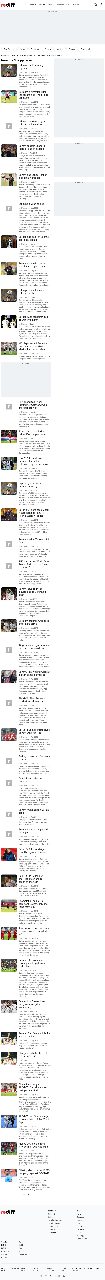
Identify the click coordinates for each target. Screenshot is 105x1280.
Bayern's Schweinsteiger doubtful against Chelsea (32, 851)
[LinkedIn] (64, 1276)
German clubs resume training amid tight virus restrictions (32, 963)
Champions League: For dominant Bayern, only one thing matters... (33, 904)
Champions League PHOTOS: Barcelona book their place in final (33, 1087)
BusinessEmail (60, 5)
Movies (60, 49)
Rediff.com (81, 1268)
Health (21, 1245)
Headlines (5, 55)
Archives (59, 55)
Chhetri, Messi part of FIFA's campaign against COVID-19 (34, 1172)
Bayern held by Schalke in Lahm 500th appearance (32, 433)
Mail (35, 5)
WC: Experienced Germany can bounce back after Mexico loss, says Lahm (33, 346)
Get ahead (85, 49)
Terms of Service (36, 1269)
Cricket (48, 49)
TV (70, 5)
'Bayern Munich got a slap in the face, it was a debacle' (34, 647)
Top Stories (9, 49)
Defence (14, 55)
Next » (26, 1194)
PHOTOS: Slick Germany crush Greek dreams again (33, 700)
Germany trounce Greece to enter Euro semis (34, 622)
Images (23, 55)
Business (35, 49)
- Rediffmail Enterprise (55, 1220)
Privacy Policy (24, 1269)
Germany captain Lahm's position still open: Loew (32, 265)
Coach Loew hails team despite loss (31, 780)
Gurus (67, 5)
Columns (31, 55)
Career (21, 1251)
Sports (72, 49)
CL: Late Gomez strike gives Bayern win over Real (34, 731)
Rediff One (51, 1217)
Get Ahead (80, 1229)
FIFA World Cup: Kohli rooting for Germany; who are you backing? (33, 404)
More (74, 5)
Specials (50, 55)
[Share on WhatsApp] (41, 1276)
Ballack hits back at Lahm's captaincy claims (34, 238)
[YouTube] (59, 1276)
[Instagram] (55, 1276)
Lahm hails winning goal (32, 203)
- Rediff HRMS (52, 1226)
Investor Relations (50, 1269)
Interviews (40, 55)
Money (50, 5)
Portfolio (4, 1257)
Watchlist (4, 1254)
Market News (5, 1251)
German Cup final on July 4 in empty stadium (34, 1035)
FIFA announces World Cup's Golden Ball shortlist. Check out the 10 (34, 564)
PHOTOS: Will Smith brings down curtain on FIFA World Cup (34, 1119)
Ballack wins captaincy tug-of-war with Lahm (34, 318)
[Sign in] (102, 5)
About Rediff (3, 1269)
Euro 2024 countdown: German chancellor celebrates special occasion (34, 461)
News (41, 5)
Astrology (80, 1236)
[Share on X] (46, 1276)
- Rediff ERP (52, 1232)
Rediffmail (51, 1214)
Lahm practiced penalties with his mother (32, 292)
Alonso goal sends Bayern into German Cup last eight (33, 1145)
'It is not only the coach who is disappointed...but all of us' (34, 931)
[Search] (95, 5)
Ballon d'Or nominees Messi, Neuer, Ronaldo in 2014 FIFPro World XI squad (34, 512)
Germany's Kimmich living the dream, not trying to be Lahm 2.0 (33, 94)
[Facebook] (50, 1276)
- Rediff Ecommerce (54, 1223)
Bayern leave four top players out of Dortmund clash (32, 591)
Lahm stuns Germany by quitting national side (32, 123)
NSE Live (4, 1248)
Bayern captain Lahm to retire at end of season (32, 147)
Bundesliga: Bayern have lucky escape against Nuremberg (32, 1004)
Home (32, 5)
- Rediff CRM (52, 1229)
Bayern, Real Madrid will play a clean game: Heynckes (34, 673)
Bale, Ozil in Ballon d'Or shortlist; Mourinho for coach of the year (31, 879)
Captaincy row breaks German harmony (31, 485)
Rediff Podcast (82, 1239)
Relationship (23, 1254)
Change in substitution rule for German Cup (33, 1055)
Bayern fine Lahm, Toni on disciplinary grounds (33, 176)
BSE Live (4, 1245)
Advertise (15, 1268)
